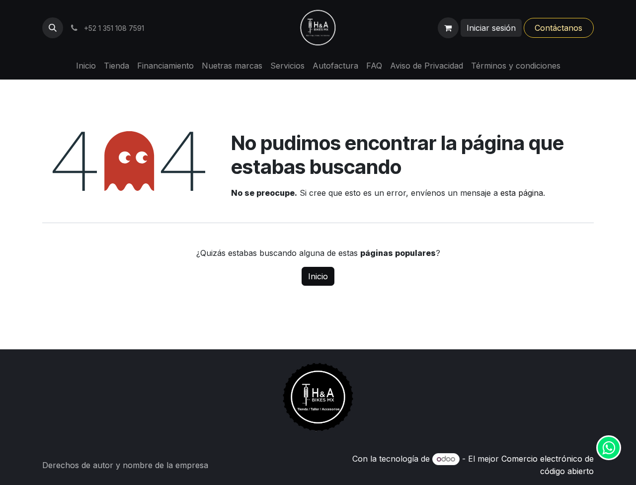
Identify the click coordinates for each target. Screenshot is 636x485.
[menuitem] (86, 66)
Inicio (318, 276)
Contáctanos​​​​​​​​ (558, 28)
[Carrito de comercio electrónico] (448, 27)
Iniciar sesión (491, 28)
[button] (52, 27)
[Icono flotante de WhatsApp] (608, 447)
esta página (521, 193)
